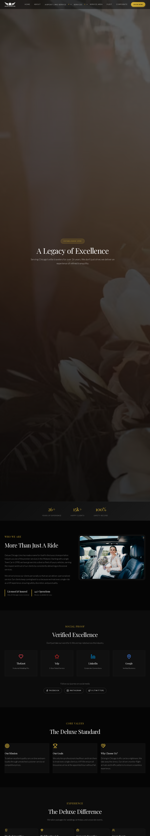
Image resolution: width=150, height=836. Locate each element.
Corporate (122, 4)
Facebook (54, 690)
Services (80, 4)
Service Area (96, 4)
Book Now (138, 4)
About (37, 4)
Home (27, 4)
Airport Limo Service (57, 4)
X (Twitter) (98, 690)
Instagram (75, 690)
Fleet (109, 4)
